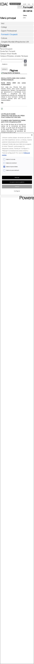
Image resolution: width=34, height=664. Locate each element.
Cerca (25, 15)
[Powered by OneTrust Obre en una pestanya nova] (26, 196)
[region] (17, 398)
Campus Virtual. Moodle (8, 54)
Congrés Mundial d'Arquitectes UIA (15, 42)
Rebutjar (17, 177)
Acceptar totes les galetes (17, 182)
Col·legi (4, 27)
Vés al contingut (15, 4)
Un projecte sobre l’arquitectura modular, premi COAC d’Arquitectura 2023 (13, 115)
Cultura (4, 38)
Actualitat (3, 46)
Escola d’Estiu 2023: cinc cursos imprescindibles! (13, 79)
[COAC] (8, 7)
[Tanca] (32, 135)
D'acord (17, 186)
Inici (2, 23)
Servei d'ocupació (6, 49)
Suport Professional (9, 31)
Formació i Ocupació (9, 34)
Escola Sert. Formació (7, 51)
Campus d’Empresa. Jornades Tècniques (14, 56)
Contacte (19, 7)
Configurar (17, 191)
